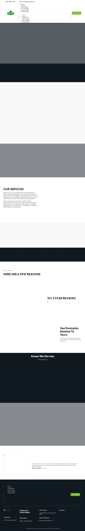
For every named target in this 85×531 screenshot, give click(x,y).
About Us (23, 5)
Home (22, 4)
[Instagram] (80, 1)
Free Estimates (24, 11)
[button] (44, 13)
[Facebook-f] (77, 1)
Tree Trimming (24, 8)
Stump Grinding (25, 10)
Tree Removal (24, 7)
